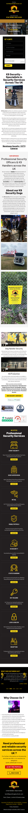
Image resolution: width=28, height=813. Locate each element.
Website (5, 809)
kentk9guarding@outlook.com (14, 3)
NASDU (13, 171)
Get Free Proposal (14, 767)
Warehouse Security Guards (13, 389)
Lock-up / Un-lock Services (14, 390)
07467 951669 (10, 17)
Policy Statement (14, 806)
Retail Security (22, 385)
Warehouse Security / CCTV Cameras (14, 147)
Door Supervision (13, 385)
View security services (14, 395)
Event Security (5, 385)
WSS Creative (21, 809)
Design (9, 809)
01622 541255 (18, 17)
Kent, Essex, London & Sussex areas (14, 797)
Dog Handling (18, 387)
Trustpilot (18, 681)
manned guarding (18, 181)
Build (14, 809)
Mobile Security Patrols (8, 387)
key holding (6, 181)
